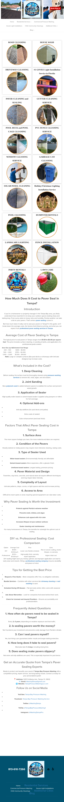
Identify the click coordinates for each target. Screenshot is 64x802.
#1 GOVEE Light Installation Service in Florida (47, 72)
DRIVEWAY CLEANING (17, 70)
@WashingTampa (35, 703)
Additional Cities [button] (51, 26)
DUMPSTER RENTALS (47, 215)
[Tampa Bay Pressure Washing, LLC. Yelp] (59, 4)
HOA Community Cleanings (34, 26)
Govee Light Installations (14, 26)
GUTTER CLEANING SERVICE (47, 101)
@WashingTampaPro (36, 712)
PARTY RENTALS (17, 270)
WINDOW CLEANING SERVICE (17, 159)
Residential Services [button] (23, 22)
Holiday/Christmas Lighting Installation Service (47, 188)
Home (12, 22)
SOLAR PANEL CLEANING (17, 186)
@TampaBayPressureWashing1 (35, 708)
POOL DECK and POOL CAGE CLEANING (17, 130)
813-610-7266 (10, 3)
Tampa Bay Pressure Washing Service (36, 699)
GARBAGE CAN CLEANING (47, 159)
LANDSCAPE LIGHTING (17, 242)
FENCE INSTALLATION (47, 242)
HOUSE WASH (47, 42)
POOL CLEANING (17, 215)
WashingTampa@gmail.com (14, 8)
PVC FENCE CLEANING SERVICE (47, 130)
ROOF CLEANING (17, 42)
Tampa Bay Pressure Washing (35, 694)
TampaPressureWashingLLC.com (36, 684)
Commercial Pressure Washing (44, 22)
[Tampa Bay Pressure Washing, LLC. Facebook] (56, 4)
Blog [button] (31, 30)
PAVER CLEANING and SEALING (17, 101)
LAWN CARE (47, 270)
